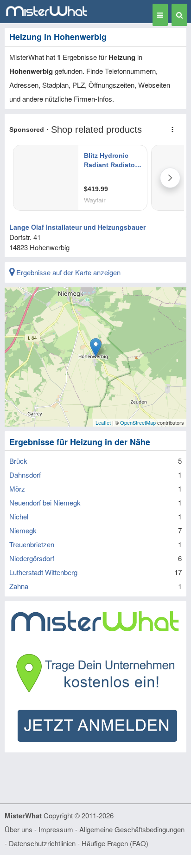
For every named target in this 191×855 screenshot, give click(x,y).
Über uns (18, 829)
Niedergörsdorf (31, 558)
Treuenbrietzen (31, 544)
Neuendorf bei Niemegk (45, 502)
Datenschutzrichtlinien (42, 843)
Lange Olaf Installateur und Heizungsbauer (77, 227)
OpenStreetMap (138, 422)
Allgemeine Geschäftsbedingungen (132, 829)
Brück (18, 461)
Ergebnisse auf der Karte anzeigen (67, 272)
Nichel (18, 516)
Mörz (17, 488)
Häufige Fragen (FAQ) (115, 843)
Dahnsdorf (25, 474)
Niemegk (23, 530)
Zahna (18, 586)
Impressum (55, 829)
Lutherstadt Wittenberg (43, 572)
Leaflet (103, 422)
